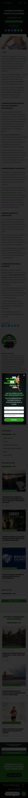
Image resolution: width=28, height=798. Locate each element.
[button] (24, 375)
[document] (14, 399)
